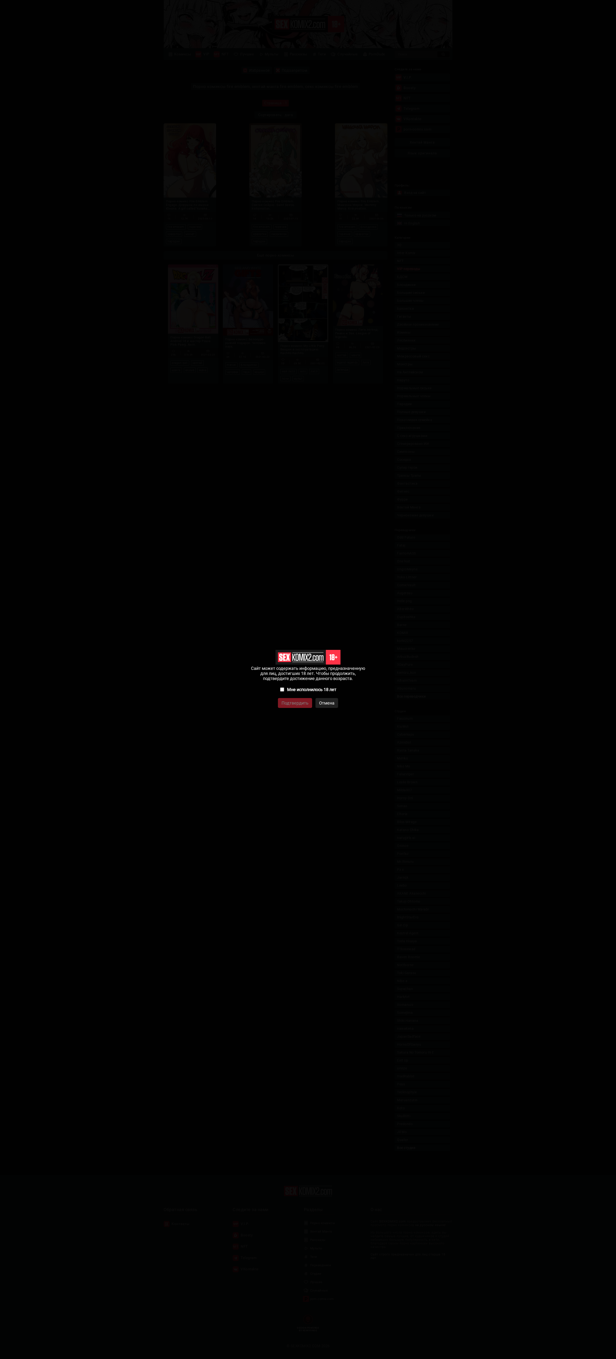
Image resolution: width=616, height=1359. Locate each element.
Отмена (326, 703)
